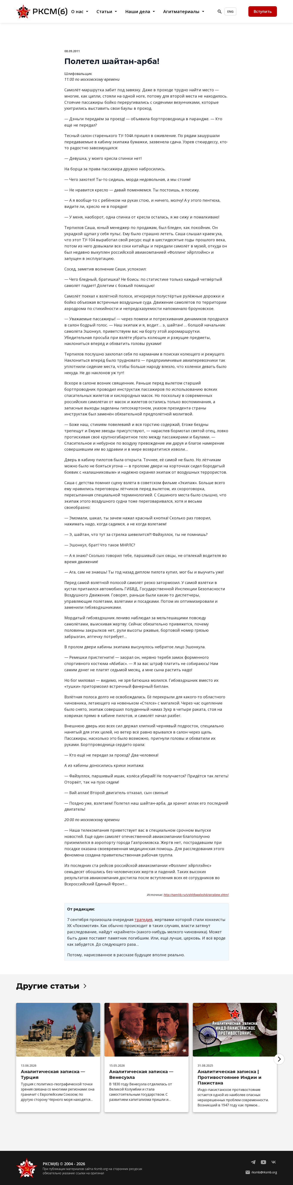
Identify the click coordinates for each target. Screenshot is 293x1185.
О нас (77, 11)
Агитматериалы (181, 11)
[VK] (273, 1162)
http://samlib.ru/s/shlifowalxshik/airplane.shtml (196, 895)
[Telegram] (253, 1162)
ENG (230, 11)
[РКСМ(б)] (43, 11)
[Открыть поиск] (219, 11)
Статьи (104, 11)
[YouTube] (263, 1162)
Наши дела (137, 11)
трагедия (143, 919)
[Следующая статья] (279, 1059)
